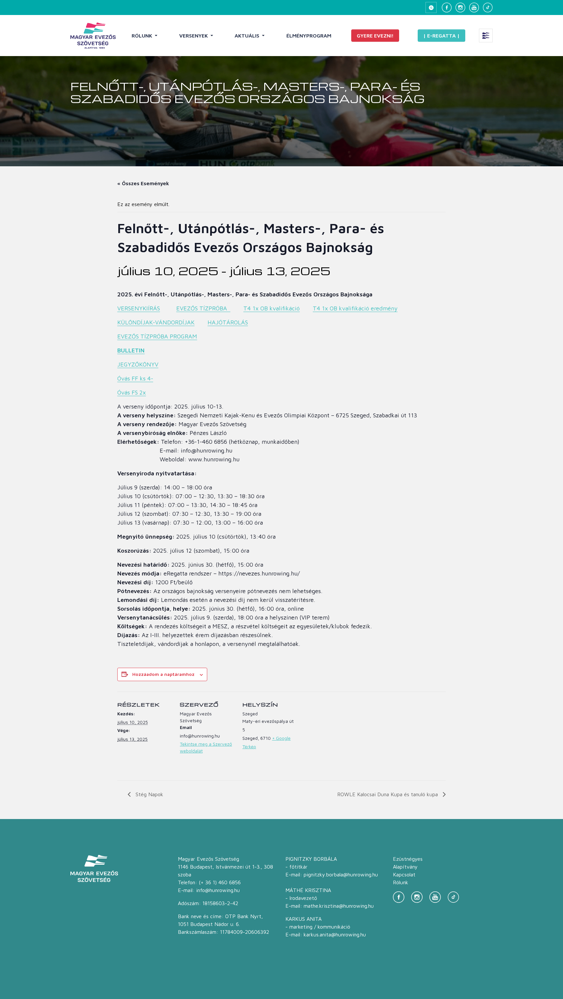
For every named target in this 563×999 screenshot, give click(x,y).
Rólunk (142, 35)
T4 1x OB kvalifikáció (271, 308)
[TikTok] (488, 7)
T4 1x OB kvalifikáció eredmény (355, 308)
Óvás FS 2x (131, 392)
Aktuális (248, 35)
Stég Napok (148, 794)
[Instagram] (460, 7)
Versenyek (194, 35)
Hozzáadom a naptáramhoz (163, 674)
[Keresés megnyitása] (431, 7)
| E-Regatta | (441, 35)
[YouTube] (474, 7)
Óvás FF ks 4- (135, 378)
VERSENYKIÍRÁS (138, 308)
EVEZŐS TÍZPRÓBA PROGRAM (157, 336)
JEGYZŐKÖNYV (137, 364)
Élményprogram (308, 35)
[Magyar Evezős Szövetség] (93, 35)
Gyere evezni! (375, 35)
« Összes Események (143, 183)
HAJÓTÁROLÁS (228, 322)
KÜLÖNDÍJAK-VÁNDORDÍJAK (156, 322)
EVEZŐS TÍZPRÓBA (203, 308)
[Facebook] (447, 7)
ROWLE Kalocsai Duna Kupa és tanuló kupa (388, 794)
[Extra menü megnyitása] (486, 35)
